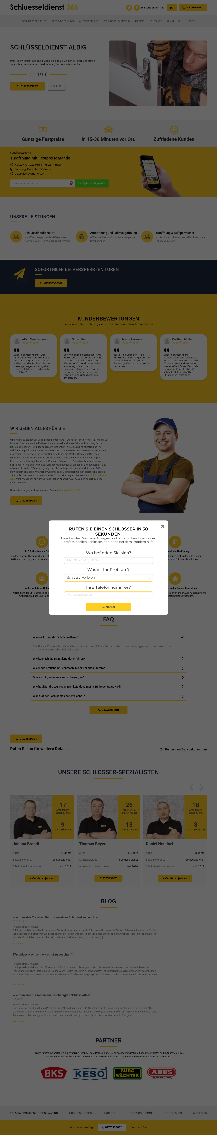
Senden (108, 607)
